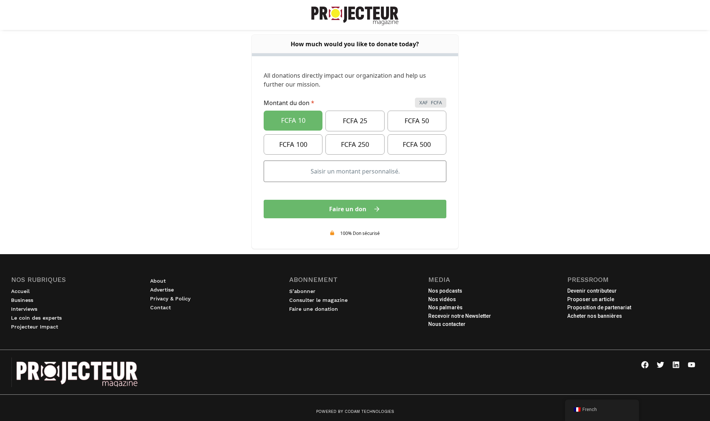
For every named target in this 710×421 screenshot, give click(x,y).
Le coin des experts (36, 318)
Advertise (162, 290)
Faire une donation (313, 309)
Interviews (24, 309)
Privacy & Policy (170, 299)
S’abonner (302, 291)
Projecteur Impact (34, 327)
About (158, 281)
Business (22, 300)
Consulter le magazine (318, 300)
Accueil (20, 291)
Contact (160, 307)
